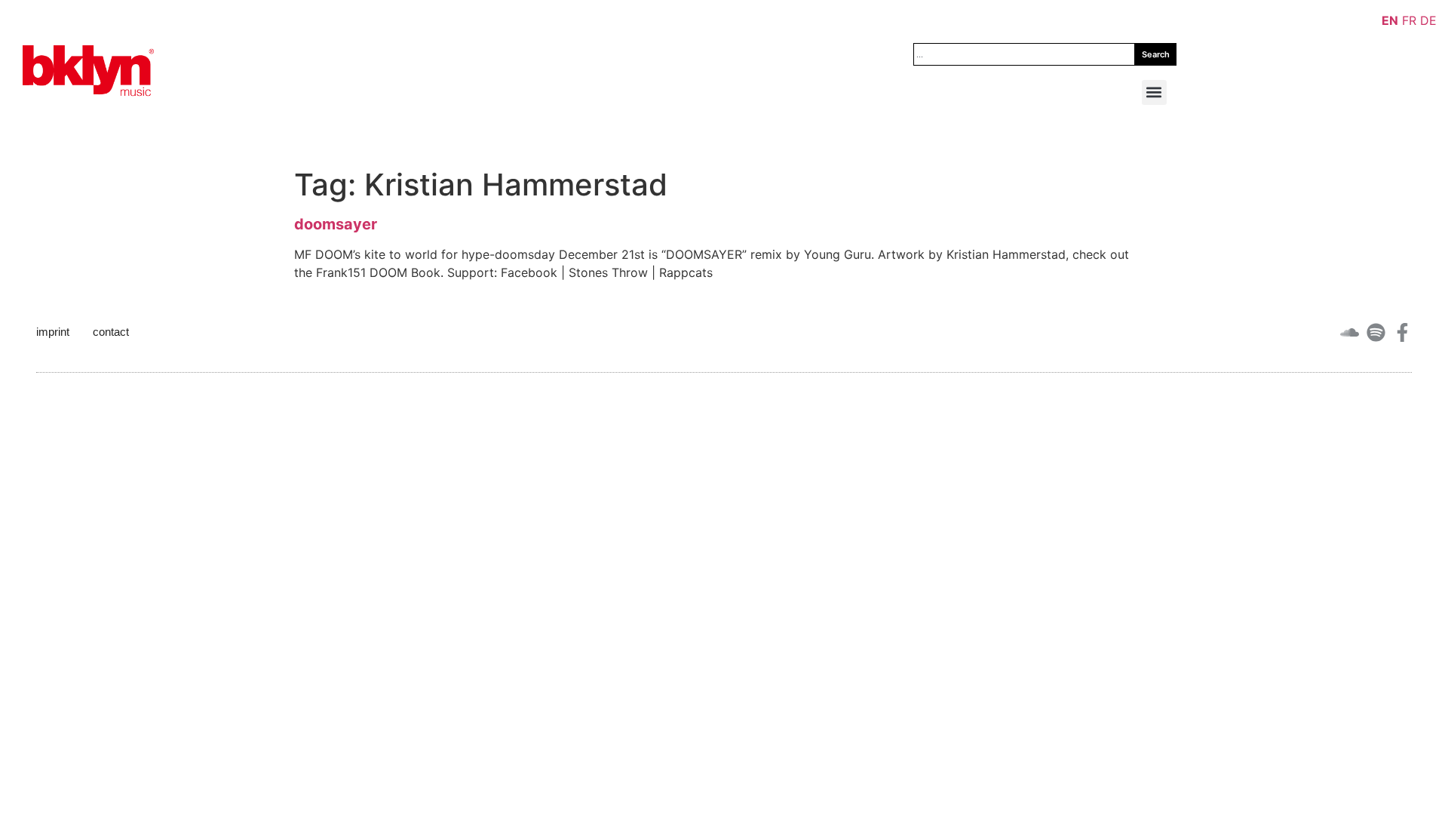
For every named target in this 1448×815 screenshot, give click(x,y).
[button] (1154, 92)
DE (1428, 20)
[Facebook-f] (1402, 332)
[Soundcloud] (1349, 332)
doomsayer (335, 224)
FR (1409, 20)
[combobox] (1024, 54)
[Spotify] (1376, 332)
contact (111, 331)
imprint (52, 331)
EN (1390, 20)
